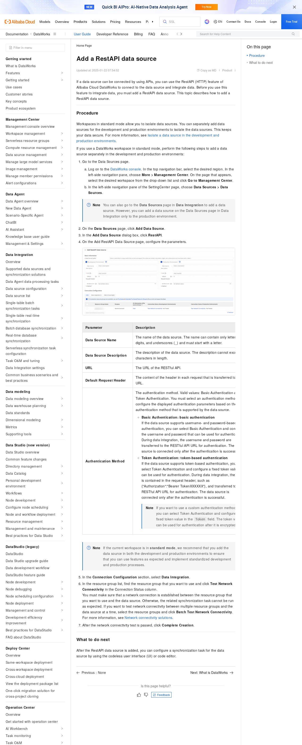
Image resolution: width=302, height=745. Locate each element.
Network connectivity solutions (148, 617)
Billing (138, 34)
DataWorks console (125, 169)
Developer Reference (112, 34)
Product (227, 70)
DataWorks (42, 34)
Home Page (84, 45)
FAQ (151, 34)
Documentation (17, 34)
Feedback (163, 695)
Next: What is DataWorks (209, 672)
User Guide (82, 34)
